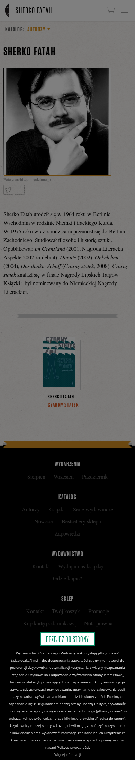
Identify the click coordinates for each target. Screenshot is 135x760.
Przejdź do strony (67, 639)
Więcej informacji (67, 755)
